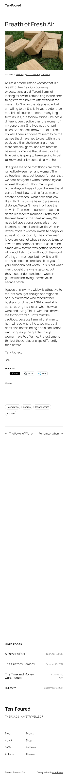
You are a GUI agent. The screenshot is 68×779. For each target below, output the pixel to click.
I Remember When (48, 433)
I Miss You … (13, 688)
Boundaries (12, 406)
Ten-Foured (13, 5)
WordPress (57, 772)
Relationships (42, 406)
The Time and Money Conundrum (19, 676)
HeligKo (19, 74)
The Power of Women (21, 433)
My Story (45, 74)
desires (27, 406)
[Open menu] (61, 5)
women (11, 413)
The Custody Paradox (20, 664)
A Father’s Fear (15, 654)
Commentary (33, 74)
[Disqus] (34, 486)
